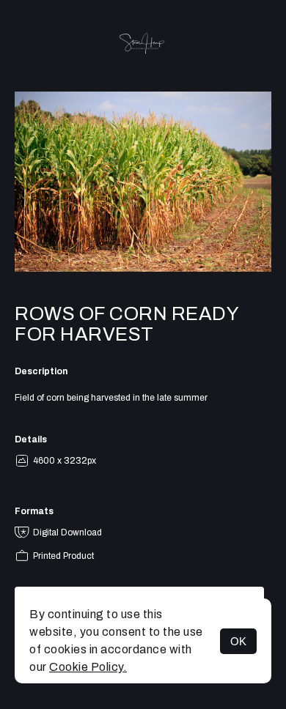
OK (238, 641)
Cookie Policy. (88, 667)
